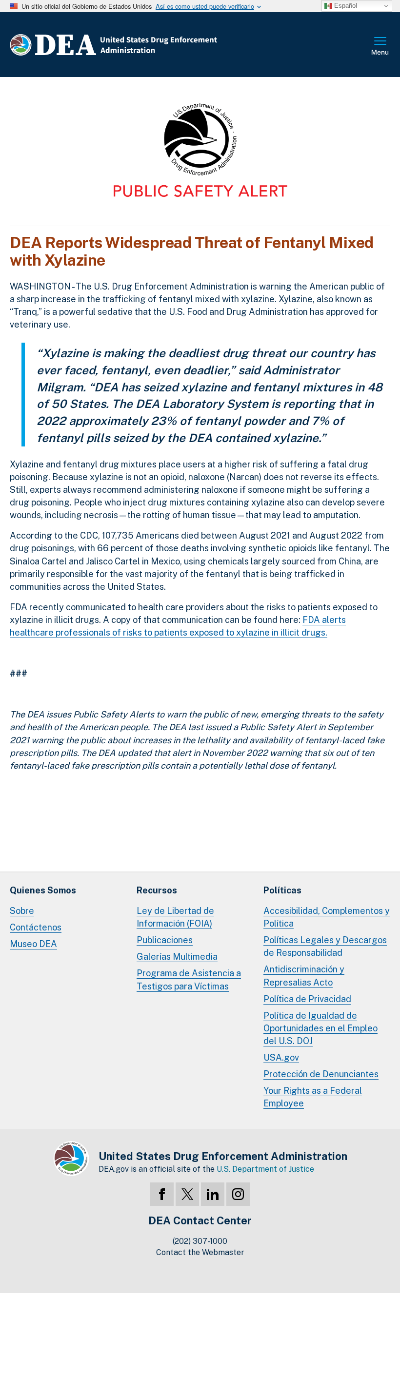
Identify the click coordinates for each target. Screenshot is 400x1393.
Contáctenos (35, 927)
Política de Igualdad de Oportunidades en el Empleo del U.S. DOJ (320, 1028)
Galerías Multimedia (177, 956)
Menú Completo (380, 47)
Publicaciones (165, 940)
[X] (187, 1194)
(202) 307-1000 (200, 1241)
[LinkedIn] (212, 1194)
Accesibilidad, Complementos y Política (326, 917)
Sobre (22, 911)
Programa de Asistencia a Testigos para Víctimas (189, 979)
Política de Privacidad (307, 999)
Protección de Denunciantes (321, 1074)
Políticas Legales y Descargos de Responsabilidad (325, 946)
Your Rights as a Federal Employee (312, 1096)
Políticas (282, 890)
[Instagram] (238, 1194)
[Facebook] (162, 1194)
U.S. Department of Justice (265, 1169)
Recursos (157, 890)
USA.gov (281, 1057)
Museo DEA (33, 944)
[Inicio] (143, 44)
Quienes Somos (43, 890)
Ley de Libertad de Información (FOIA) (175, 917)
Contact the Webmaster (200, 1252)
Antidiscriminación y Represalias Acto (303, 975)
